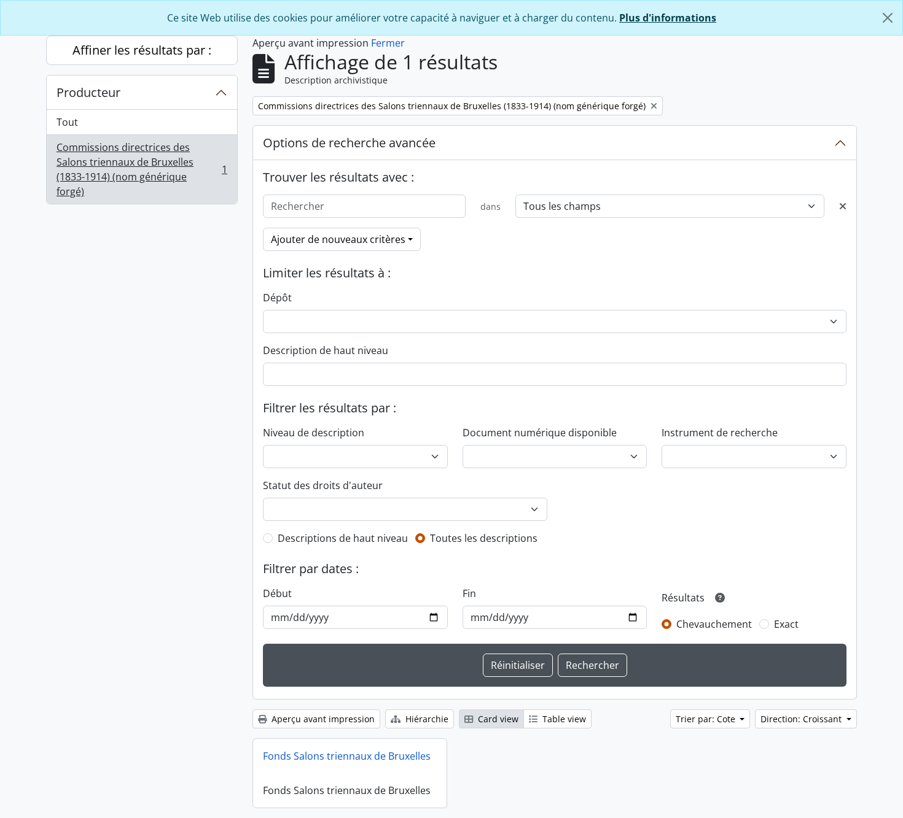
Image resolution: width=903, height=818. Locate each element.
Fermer (388, 43)
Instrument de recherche (720, 432)
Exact (786, 624)
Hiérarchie (425, 719)
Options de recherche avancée (349, 142)
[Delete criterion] (842, 206)
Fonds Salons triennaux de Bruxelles (347, 756)
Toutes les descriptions (484, 538)
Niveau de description (313, 432)
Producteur (88, 92)
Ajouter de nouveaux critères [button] (338, 239)
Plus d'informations (667, 18)
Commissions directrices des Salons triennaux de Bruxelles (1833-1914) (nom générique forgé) (141, 169)
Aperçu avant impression (322, 719)
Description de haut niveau (325, 350)
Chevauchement (714, 624)
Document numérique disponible (540, 432)
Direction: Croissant (802, 719)
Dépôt (277, 297)
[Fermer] (887, 18)
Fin (469, 593)
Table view (563, 719)
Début (277, 593)
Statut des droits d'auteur (323, 485)
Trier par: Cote (707, 719)
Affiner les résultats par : (141, 50)
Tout (67, 122)
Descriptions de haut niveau (343, 538)
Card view (496, 719)
